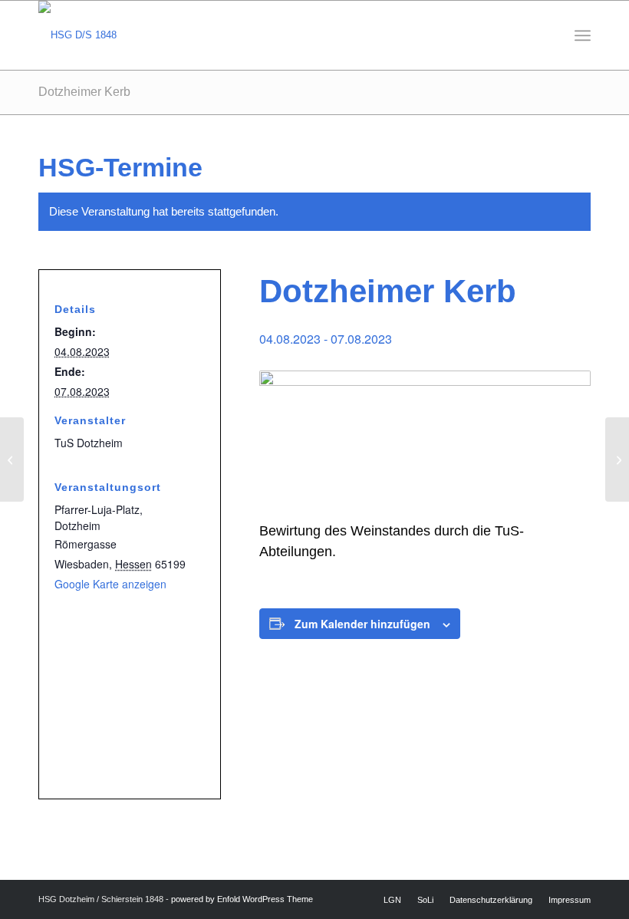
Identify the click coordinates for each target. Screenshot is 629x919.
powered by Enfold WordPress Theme (242, 899)
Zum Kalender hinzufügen (362, 623)
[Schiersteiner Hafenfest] (12, 459)
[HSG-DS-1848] (77, 35)
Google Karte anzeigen (110, 583)
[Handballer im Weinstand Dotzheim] (617, 459)
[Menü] (583, 35)
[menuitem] (583, 35)
